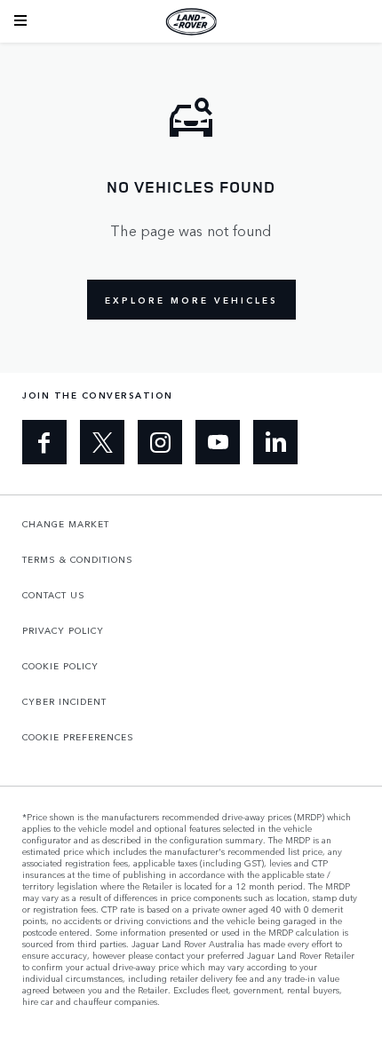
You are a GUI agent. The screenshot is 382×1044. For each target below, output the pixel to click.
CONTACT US (53, 595)
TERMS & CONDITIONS (77, 559)
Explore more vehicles (191, 300)
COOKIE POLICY (60, 666)
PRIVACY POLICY (63, 630)
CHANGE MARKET (65, 524)
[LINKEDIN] (275, 442)
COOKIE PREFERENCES (78, 737)
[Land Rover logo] (191, 21)
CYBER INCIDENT (64, 701)
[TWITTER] (102, 442)
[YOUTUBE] (217, 442)
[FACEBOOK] (44, 442)
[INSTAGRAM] (160, 442)
